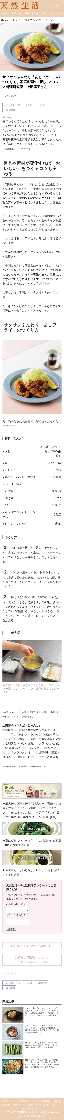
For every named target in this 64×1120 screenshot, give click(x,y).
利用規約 (29, 1105)
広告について (10, 1101)
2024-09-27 (10, 95)
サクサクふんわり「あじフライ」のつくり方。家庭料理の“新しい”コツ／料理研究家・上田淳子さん (31, 82)
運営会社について (11, 1105)
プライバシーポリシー (50, 1105)
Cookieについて (34, 1108)
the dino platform (36, 1116)
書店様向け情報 (49, 1101)
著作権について (29, 1101)
